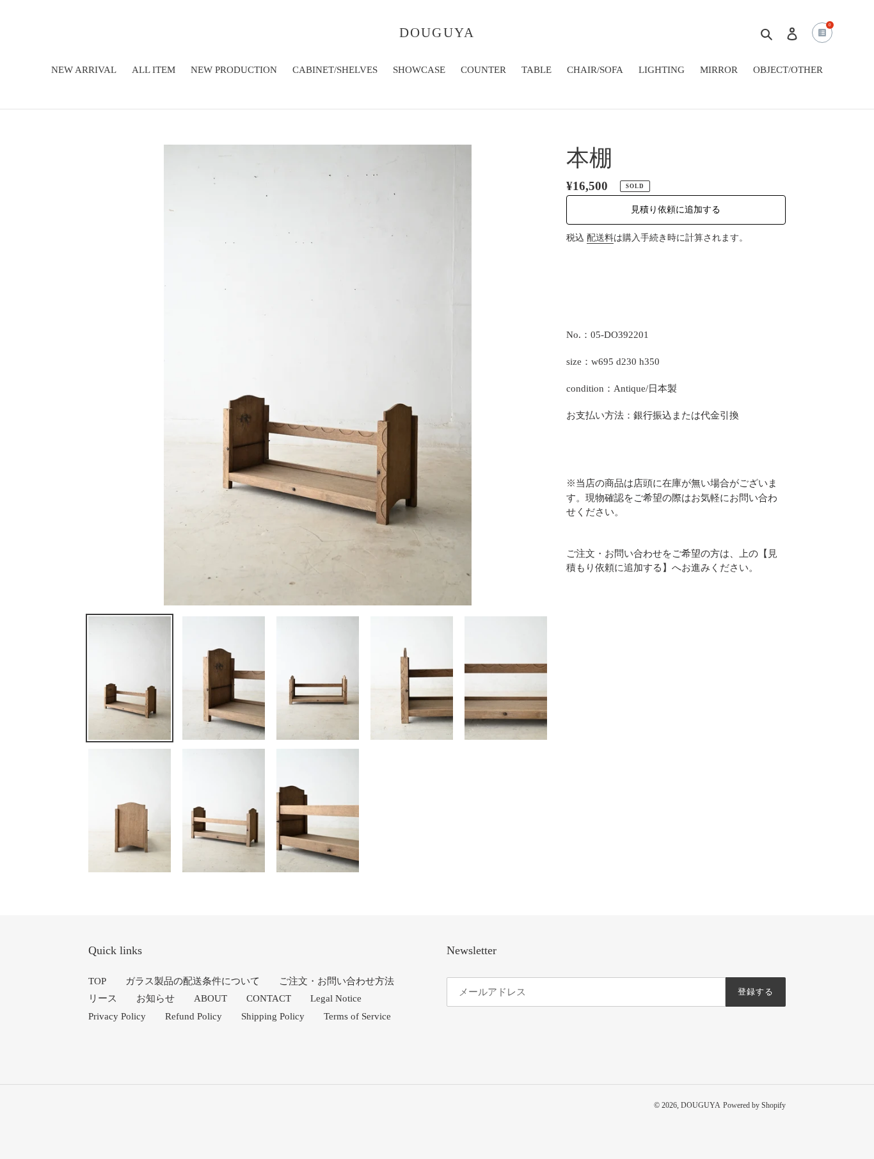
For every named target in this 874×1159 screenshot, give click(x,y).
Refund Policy (193, 1016)
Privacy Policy (117, 1016)
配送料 (600, 238)
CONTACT (268, 998)
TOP (97, 981)
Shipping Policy (273, 1016)
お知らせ (155, 998)
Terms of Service (357, 1016)
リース (102, 998)
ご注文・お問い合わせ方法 (336, 981)
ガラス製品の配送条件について (192, 981)
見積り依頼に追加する (675, 209)
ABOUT (210, 998)
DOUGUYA (437, 32)
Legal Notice (336, 998)
